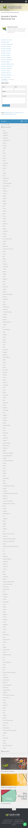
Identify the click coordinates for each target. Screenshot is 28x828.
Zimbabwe (5, 191)
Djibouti (4, 405)
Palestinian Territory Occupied (9, 503)
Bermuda (5, 296)
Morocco (4, 188)
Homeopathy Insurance (6, 823)
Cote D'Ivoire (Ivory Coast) (8, 249)
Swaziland (5, 415)
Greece (4, 221)
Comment (4, 96)
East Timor (5, 536)
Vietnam (4, 291)
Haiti (4, 516)
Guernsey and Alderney (7, 745)
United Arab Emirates (7, 183)
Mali (4, 256)
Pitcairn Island (5, 738)
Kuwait (4, 468)
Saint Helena (5, 677)
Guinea (4, 506)
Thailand (4, 269)
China (4, 155)
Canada (4, 148)
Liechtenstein (5, 395)
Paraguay (5, 203)
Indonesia (5, 675)
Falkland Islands (6, 307)
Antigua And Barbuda (7, 559)
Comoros (5, 629)
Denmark (5, 599)
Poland (4, 521)
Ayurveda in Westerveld (6, 75)
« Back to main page (5, 124)
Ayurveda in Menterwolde (6, 59)
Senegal (4, 647)
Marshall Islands (6, 728)
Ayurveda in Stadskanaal (6, 68)
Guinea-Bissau (6, 697)
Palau (4, 591)
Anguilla (4, 523)
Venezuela (5, 491)
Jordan (4, 430)
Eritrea (4, 627)
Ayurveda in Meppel (5, 61)
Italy (4, 150)
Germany (5, 143)
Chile (4, 735)
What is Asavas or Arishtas (7, 771)
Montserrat (5, 498)
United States (5, 266)
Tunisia (4, 622)
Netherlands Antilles (7, 322)
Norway (4, 667)
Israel (4, 276)
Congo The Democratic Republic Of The (11, 546)
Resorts (11, 112)
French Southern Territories (8, 695)
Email (15, 86)
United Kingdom (6, 185)
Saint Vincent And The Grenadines (10, 730)
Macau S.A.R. (5, 299)
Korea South (5, 309)
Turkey (4, 208)
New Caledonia (6, 478)
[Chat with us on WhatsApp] (25, 824)
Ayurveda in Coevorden (6, 46)
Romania (4, 642)
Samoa (4, 710)
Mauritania (5, 354)
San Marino (5, 596)
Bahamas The (5, 246)
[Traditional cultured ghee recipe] (14, 780)
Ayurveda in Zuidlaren (5, 77)
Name (3, 86)
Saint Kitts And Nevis (7, 654)
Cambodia (5, 511)
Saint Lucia (5, 382)
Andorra (4, 652)
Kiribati (4, 740)
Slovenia (4, 702)
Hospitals (7, 112)
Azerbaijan (5, 692)
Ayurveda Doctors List (8, 820)
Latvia (4, 387)
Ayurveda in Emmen (5, 53)
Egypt (4, 480)
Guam (4, 347)
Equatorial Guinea (6, 639)
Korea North (5, 286)
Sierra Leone (5, 370)
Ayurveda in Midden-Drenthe (7, 64)
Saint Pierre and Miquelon (8, 460)
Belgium (4, 201)
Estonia (4, 748)
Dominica (5, 725)
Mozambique (5, 433)
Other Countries (6, 751)
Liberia (4, 554)
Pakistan (4, 198)
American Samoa (6, 357)
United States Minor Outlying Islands (10, 493)
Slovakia (4, 228)
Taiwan (4, 612)
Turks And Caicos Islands (8, 501)
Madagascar (5, 594)
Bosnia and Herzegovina (8, 294)
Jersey (4, 364)
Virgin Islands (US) (6, 690)
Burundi (4, 543)
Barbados (5, 334)
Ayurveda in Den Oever (6, 50)
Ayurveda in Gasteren (5, 55)
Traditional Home (4, 114)
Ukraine (4, 304)
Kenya (4, 637)
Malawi (4, 359)
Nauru (4, 412)
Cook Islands (5, 402)
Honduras (5, 569)
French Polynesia (6, 329)
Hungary (4, 145)
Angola (4, 339)
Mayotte (4, 579)
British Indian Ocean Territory (9, 541)
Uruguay (4, 435)
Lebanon (4, 233)
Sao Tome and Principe (7, 238)
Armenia (4, 289)
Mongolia (5, 317)
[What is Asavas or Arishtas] (14, 764)
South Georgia (6, 601)
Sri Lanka (4, 236)
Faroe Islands (5, 722)
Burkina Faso (5, 438)
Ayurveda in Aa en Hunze (6, 39)
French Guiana (6, 586)
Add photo (12, 79)
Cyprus (4, 604)
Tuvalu (4, 377)
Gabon (4, 243)
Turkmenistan (6, 410)
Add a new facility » (7, 127)
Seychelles (5, 223)
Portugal (4, 458)
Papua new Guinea (6, 443)
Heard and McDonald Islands (8, 485)
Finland (4, 218)
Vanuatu (4, 508)
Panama (4, 717)
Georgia (4, 607)
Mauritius (5, 319)
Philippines (5, 264)
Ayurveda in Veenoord (5, 72)
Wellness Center (19, 112)
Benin (4, 571)
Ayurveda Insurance (18, 820)
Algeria (4, 196)
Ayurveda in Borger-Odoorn (7, 44)
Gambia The (5, 705)
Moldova (4, 488)
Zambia (4, 470)
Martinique (5, 619)
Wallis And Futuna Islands (8, 453)
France (4, 261)
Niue (4, 670)
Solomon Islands (6, 680)
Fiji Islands (5, 372)
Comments (5, 79)
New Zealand (5, 163)
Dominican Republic (7, 662)
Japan (4, 130)
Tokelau (4, 743)
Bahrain (4, 632)
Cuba (4, 644)
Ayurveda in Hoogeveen (6, 57)
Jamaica (4, 367)
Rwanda (4, 342)
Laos (4, 327)
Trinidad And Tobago (7, 312)
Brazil (4, 206)
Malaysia (4, 274)
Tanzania (4, 324)
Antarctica (5, 375)
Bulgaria (4, 450)
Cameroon (5, 417)
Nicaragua (5, 528)
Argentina (5, 279)
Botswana (5, 440)
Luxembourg (5, 385)
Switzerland (5, 138)
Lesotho (4, 707)
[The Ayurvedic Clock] (14, 796)
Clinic (14, 112)
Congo (4, 390)
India (4, 170)
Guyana (4, 362)
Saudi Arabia (5, 561)
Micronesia (5, 682)
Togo (4, 301)
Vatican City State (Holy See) (8, 581)
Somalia (4, 397)
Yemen (4, 700)
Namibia (4, 158)
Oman (4, 344)
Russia (4, 153)
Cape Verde (5, 566)
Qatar (4, 332)
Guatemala (5, 314)
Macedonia (5, 407)
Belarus (4, 465)
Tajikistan (5, 733)
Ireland (4, 337)
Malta (4, 281)
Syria (4, 659)
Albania (4, 259)
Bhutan (4, 160)
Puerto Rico (5, 231)
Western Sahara (6, 445)
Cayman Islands (6, 589)
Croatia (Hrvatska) (6, 425)
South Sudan (5, 576)
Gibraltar (4, 609)
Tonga (4, 428)
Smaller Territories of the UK (8, 533)
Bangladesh (5, 133)
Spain (4, 226)
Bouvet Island (5, 687)
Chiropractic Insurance (7, 821)
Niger (4, 400)
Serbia (4, 284)
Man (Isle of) (5, 349)
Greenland (5, 564)
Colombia (5, 715)
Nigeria (4, 271)
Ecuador (4, 483)
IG (20, 121)
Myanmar (5, 165)
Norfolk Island (5, 634)
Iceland (4, 173)
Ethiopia (4, 168)
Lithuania (5, 617)
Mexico (4, 380)
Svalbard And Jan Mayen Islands (9, 538)
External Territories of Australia (9, 672)
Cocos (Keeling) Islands (7, 455)
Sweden (4, 241)
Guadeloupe (5, 556)
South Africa (5, 135)
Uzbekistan (5, 180)
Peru (4, 657)
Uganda (4, 422)
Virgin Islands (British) (7, 685)
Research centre (12, 114)
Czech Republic (6, 178)
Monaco (4, 574)
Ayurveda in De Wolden (6, 48)
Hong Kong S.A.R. (6, 513)
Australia (4, 211)
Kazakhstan (5, 624)
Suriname (5, 193)
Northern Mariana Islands (8, 720)
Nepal (4, 175)
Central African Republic (7, 584)
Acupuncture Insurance (18, 823)
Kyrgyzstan (5, 518)
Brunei (4, 216)
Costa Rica (5, 420)
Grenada (4, 463)
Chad (4, 712)
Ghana (4, 251)
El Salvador (5, 496)
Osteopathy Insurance (19, 821)
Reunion (4, 392)
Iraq (3, 551)
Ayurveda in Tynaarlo (5, 70)
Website (4, 91)
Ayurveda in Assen (5, 42)
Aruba (4, 475)
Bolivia (4, 213)
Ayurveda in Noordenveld (6, 66)
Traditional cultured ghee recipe (8, 787)
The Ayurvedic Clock (6, 803)
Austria (4, 254)
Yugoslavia (5, 614)
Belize (4, 526)
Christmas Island (6, 649)
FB (24, 121)
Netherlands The (6, 140)
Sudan (4, 664)
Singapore (5, 352)
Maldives (5, 473)
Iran (3, 549)
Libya (4, 531)
